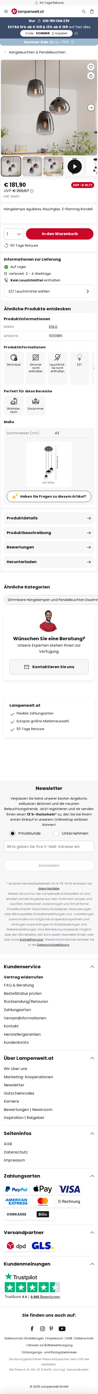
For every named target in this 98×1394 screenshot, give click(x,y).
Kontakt (11, 1026)
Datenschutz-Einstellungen (24, 1338)
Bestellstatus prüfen (23, 993)
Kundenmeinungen (27, 1264)
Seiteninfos (17, 1133)
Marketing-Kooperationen (28, 1077)
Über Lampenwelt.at (29, 1058)
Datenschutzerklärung (53, 945)
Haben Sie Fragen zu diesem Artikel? (53, 496)
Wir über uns (15, 1068)
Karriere (11, 1101)
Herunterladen (22, 562)
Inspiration (14, 1117)
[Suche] (84, 11)
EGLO (53, 326)
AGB (8, 1144)
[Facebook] (35, 1329)
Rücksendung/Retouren (26, 1001)
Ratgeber (35, 1117)
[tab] (49, 1004)
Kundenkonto (16, 1042)
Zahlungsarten (17, 1010)
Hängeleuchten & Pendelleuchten (37, 52)
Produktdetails (22, 518)
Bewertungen (20, 547)
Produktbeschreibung (29, 532)
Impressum (14, 1160)
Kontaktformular (31, 940)
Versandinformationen (25, 1018)
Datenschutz (16, 1152)
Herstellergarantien (22, 1034)
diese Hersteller (48, 888)
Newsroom (42, 1109)
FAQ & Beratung (19, 985)
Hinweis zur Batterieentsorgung (50, 1345)
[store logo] (30, 11)
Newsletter (14, 1085)
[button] (11, 166)
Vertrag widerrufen (23, 977)
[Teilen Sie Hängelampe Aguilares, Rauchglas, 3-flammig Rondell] (90, 75)
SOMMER (46, 33)
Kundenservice (22, 966)
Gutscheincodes (19, 1093)
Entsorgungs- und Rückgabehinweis (50, 1352)
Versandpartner (24, 1232)
